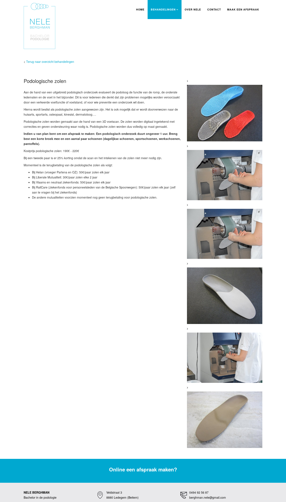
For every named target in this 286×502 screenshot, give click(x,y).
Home (140, 9)
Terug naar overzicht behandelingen (50, 61)
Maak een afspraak (243, 9)
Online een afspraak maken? (143, 469)
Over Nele (193, 9)
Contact (214, 9)
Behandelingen (163, 9)
